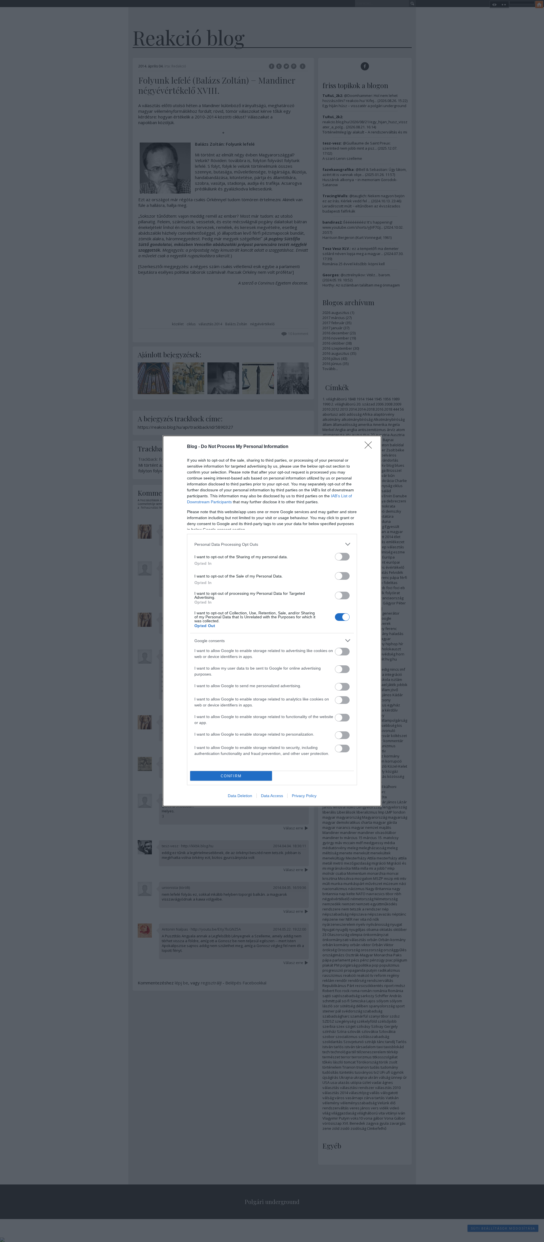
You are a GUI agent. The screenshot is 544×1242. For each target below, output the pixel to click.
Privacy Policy (304, 795)
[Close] (370, 446)
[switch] (342, 557)
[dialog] (272, 621)
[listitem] (272, 544)
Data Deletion (240, 795)
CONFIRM (231, 776)
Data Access (272, 795)
